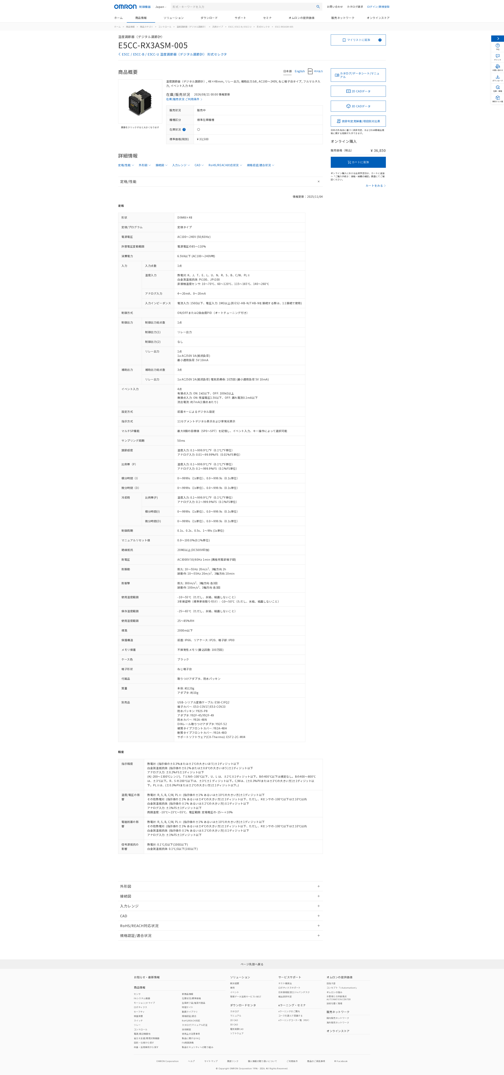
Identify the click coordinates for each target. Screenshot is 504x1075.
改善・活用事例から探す (146, 1047)
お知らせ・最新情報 (147, 977)
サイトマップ (211, 1061)
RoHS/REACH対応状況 (223, 165)
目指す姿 (331, 983)
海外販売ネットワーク (338, 1022)
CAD (198, 165)
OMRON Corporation (167, 1061)
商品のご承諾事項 (316, 1061)
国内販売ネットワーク (338, 1017)
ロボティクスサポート (289, 987)
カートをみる (374, 185)
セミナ (267, 18)
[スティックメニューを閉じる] (497, 38)
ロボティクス (140, 1007)
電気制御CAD (237, 1028)
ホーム (118, 18)
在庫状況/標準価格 (191, 998)
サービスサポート (289, 977)
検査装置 (138, 1015)
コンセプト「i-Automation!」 (342, 987)
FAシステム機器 (142, 998)
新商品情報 (187, 993)
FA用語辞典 (188, 1042)
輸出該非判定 (285, 996)
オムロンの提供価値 (301, 18)
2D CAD (234, 1020)
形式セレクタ (263, 26)
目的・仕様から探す (144, 1042)
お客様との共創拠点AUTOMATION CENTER (339, 998)
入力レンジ (179, 165)
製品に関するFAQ (191, 1038)
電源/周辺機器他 (142, 1033)
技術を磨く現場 (334, 1003)
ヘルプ (191, 1061)
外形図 (143, 165)
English (300, 71)
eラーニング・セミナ (292, 1005)
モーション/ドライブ (144, 1002)
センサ (137, 993)
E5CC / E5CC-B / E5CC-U (239, 26)
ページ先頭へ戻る (252, 964)
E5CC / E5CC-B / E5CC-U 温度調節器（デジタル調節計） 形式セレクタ (174, 54)
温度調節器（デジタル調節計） (192, 26)
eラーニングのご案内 (289, 1011)
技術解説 (186, 1029)
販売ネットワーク (342, 18)
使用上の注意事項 (191, 1033)
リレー (137, 1024)
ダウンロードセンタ (243, 1005)
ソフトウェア (237, 1033)
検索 (318, 6)
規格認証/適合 (189, 1015)
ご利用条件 (292, 1061)
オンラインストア (378, 18)
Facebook (342, 1061)
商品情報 (141, 18)
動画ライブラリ (190, 1011)
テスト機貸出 (285, 983)
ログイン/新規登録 (378, 6)
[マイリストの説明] (380, 40)
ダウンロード (209, 18)
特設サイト (187, 1007)
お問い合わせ (335, 6)
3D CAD (234, 1024)
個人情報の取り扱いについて (262, 1061)
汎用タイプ (217, 26)
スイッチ (138, 1020)
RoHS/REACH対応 (191, 1020)
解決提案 (234, 983)
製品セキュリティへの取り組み (197, 1047)
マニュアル (235, 1015)
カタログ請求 (355, 6)
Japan (159, 6)
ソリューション (174, 18)
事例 (232, 987)
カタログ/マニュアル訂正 (195, 1024)
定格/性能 (124, 165)
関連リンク (232, 1061)
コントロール (164, 26)
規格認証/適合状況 (259, 165)
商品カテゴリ (146, 26)
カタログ (234, 1011)
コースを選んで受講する (290, 1015)
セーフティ (139, 1011)
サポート (240, 18)
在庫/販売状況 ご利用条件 (183, 99)
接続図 (160, 165)
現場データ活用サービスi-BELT (245, 996)
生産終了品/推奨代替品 (193, 1002)
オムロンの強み (334, 992)
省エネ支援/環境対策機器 (146, 1038)
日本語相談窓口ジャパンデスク (294, 992)
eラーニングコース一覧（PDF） (294, 1020)
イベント (234, 992)
